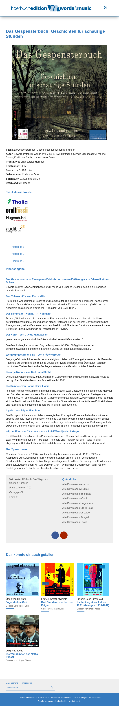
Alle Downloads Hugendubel (78, 503)
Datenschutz (12, 683)
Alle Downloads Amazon (75, 484)
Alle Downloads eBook (75, 498)
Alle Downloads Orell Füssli (77, 508)
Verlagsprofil (16, 492)
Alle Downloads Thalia (74, 522)
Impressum (27, 683)
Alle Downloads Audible (75, 489)
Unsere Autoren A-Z (20, 487)
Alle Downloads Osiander (76, 512)
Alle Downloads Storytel (75, 517)
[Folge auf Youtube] (64, 535)
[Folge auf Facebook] (55, 535)
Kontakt (13, 497)
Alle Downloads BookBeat (76, 493)
